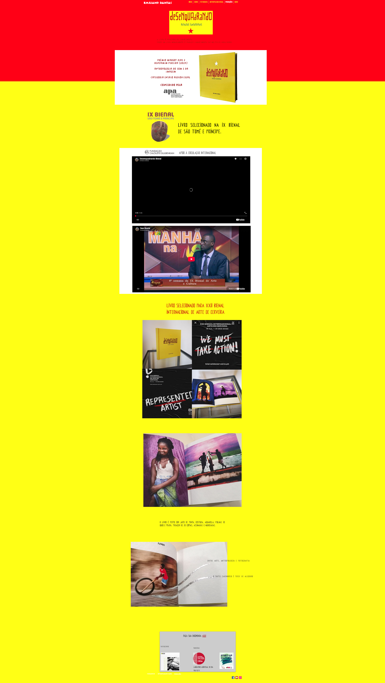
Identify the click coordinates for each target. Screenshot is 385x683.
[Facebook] (233, 677)
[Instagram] (240, 677)
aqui (204, 635)
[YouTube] (236, 677)
